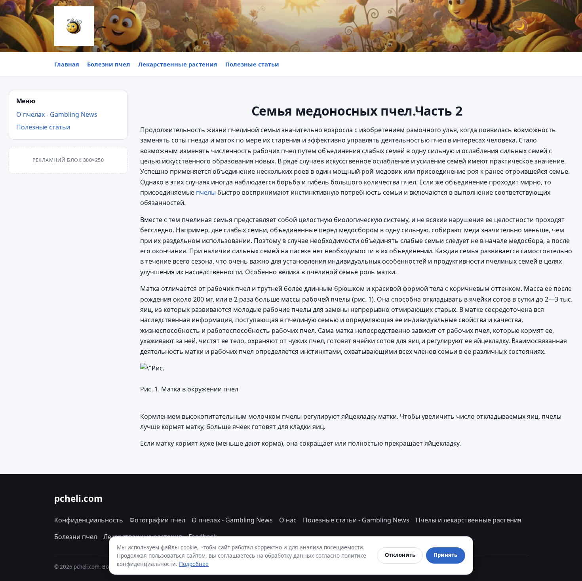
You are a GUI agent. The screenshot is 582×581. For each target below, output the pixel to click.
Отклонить (400, 554)
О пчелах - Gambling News (56, 114)
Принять (445, 554)
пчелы (206, 192)
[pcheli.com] (74, 26)
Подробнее (194, 564)
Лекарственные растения (177, 64)
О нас (288, 520)
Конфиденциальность (88, 520)
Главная (66, 64)
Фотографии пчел (157, 520)
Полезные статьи (252, 64)
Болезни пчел (108, 64)
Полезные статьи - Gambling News (356, 520)
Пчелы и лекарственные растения (468, 520)
